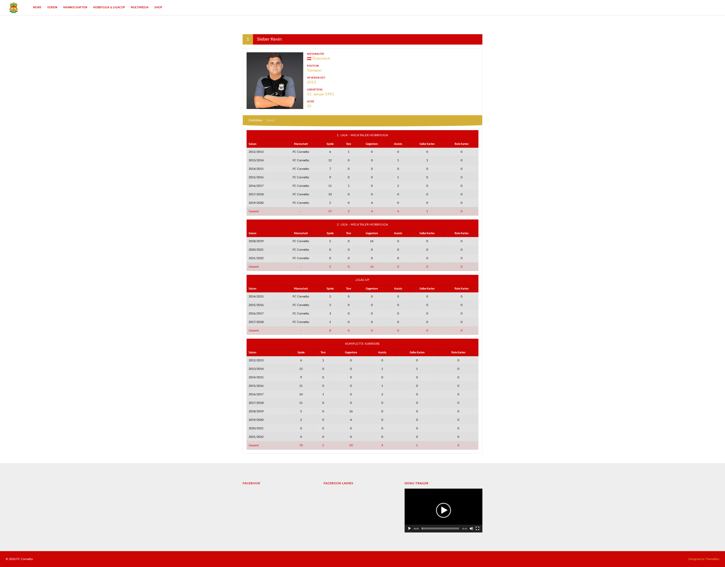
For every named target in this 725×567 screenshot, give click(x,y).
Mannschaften (75, 7)
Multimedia (140, 7)
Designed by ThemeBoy (703, 559)
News (37, 7)
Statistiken (255, 120)
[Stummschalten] (471, 528)
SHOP (158, 7)
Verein (52, 7)
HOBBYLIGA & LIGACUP (109, 7)
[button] (443, 510)
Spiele (270, 120)
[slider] (440, 528)
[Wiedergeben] (409, 528)
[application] (443, 510)
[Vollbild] (477, 528)
